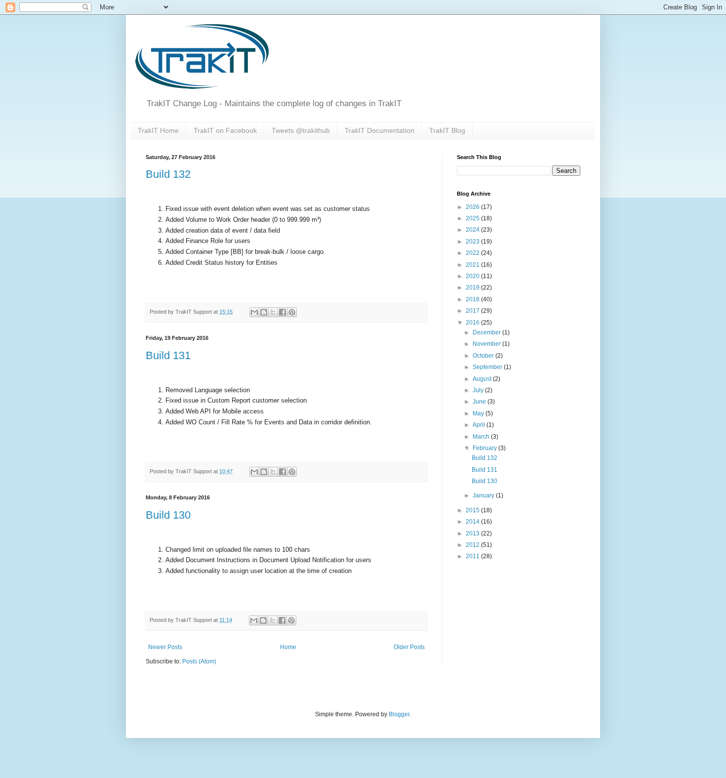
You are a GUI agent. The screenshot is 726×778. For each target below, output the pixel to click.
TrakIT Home (158, 130)
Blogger (399, 714)
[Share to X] (273, 312)
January (484, 495)
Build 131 (168, 355)
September (488, 367)
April (479, 424)
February (485, 448)
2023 (473, 241)
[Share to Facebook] (282, 312)
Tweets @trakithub (301, 130)
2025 (473, 218)
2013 (473, 533)
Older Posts (409, 647)
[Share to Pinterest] (292, 312)
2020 (473, 276)
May (479, 413)
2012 (473, 544)
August (483, 378)
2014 (473, 521)
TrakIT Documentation (379, 130)
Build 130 (168, 515)
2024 (473, 229)
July (479, 390)
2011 (473, 556)
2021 (473, 264)
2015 (473, 510)
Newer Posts (165, 647)
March (482, 436)
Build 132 (168, 174)
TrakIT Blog (447, 130)
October (484, 355)
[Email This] (254, 312)
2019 (473, 287)
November (487, 343)
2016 (473, 322)
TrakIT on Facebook (225, 130)
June (480, 401)
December (487, 332)
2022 (473, 252)
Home (288, 647)
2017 (473, 310)
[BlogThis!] (264, 312)
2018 (473, 299)
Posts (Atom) (199, 661)
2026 (473, 207)
